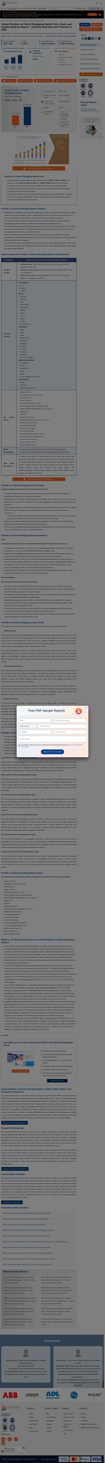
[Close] (86, 708)
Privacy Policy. (72, 745)
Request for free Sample (52, 752)
